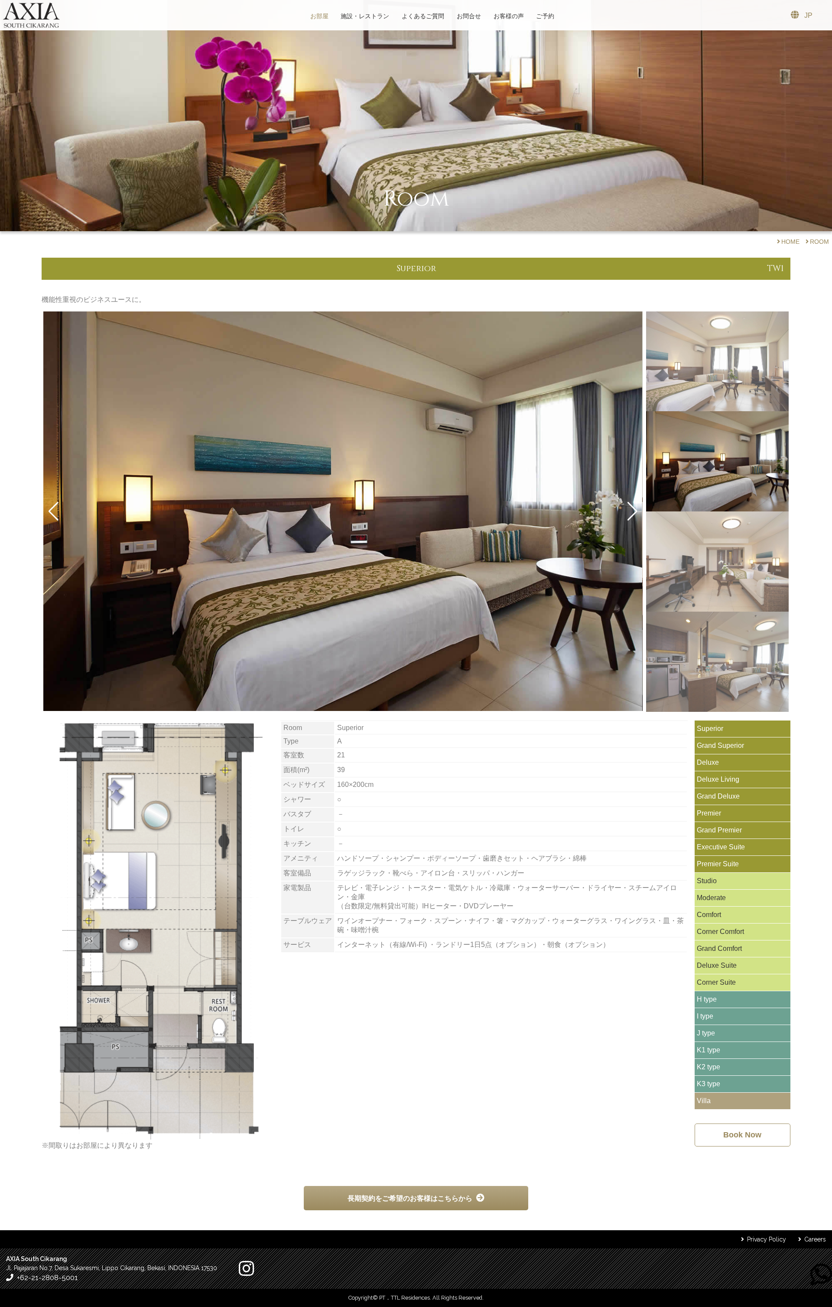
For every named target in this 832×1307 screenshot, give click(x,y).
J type (706, 1033)
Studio (707, 880)
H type (707, 999)
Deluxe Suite (717, 965)
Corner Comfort (720, 931)
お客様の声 (509, 16)
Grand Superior (720, 745)
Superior (710, 728)
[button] (53, 511)
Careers (815, 1239)
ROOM (819, 241)
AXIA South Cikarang (31, 15)
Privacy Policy (766, 1239)
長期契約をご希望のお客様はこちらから (410, 1198)
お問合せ (469, 16)
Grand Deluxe (718, 796)
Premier (709, 813)
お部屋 (319, 16)
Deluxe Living (718, 779)
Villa (704, 1100)
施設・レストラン (365, 16)
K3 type (708, 1084)
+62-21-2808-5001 (47, 1277)
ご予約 (545, 16)
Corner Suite (716, 982)
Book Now (742, 1134)
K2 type (708, 1067)
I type (705, 1016)
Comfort (709, 914)
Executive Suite (721, 847)
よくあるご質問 (423, 16)
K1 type (708, 1050)
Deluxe (708, 762)
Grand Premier (719, 830)
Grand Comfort (719, 948)
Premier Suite (718, 864)
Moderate (711, 897)
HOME (790, 241)
